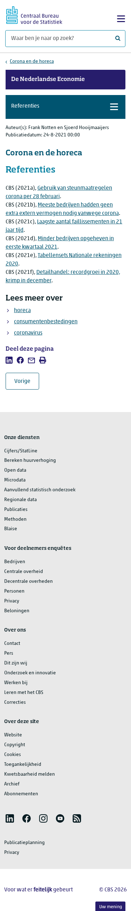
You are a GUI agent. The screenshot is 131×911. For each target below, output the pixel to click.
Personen (14, 591)
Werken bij (16, 683)
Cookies (12, 755)
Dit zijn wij (15, 663)
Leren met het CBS (23, 692)
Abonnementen (21, 794)
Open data (15, 470)
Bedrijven (14, 562)
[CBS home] (34, 14)
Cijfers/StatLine (20, 451)
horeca (22, 310)
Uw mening (110, 907)
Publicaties (16, 509)
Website (13, 735)
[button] (65, 107)
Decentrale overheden (28, 581)
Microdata (15, 480)
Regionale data (20, 500)
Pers (8, 653)
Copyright (14, 745)
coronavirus (28, 333)
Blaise (10, 529)
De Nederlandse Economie (48, 79)
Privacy (11, 601)
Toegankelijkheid (22, 764)
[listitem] (9, 360)
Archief (12, 784)
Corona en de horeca (32, 61)
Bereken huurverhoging (30, 460)
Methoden (15, 519)
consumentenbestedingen (46, 322)
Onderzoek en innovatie (30, 673)
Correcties (15, 702)
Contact (12, 643)
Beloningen (16, 611)
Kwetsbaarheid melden (29, 774)
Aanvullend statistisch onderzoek (39, 490)
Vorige (26, 381)
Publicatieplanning (24, 843)
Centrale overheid (23, 571)
